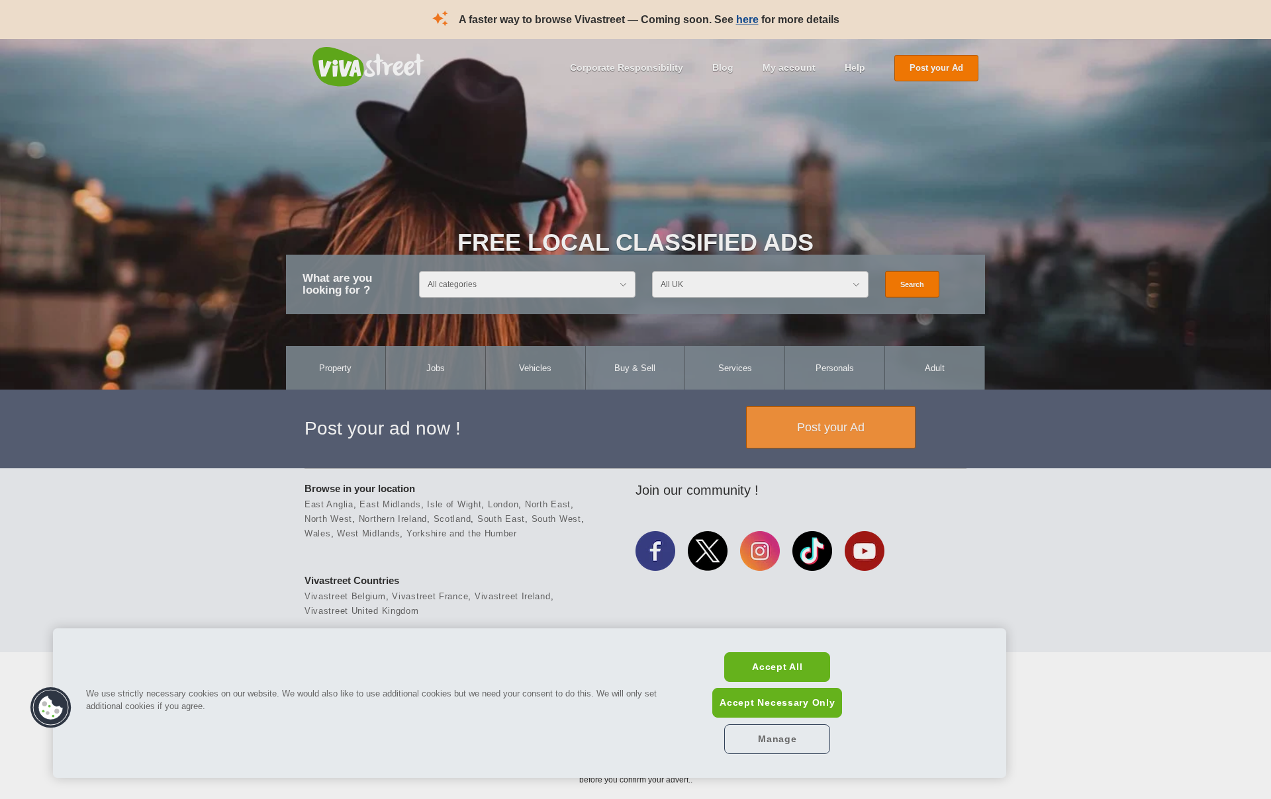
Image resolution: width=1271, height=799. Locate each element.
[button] (51, 708)
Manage (777, 739)
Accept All (777, 666)
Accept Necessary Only (777, 702)
